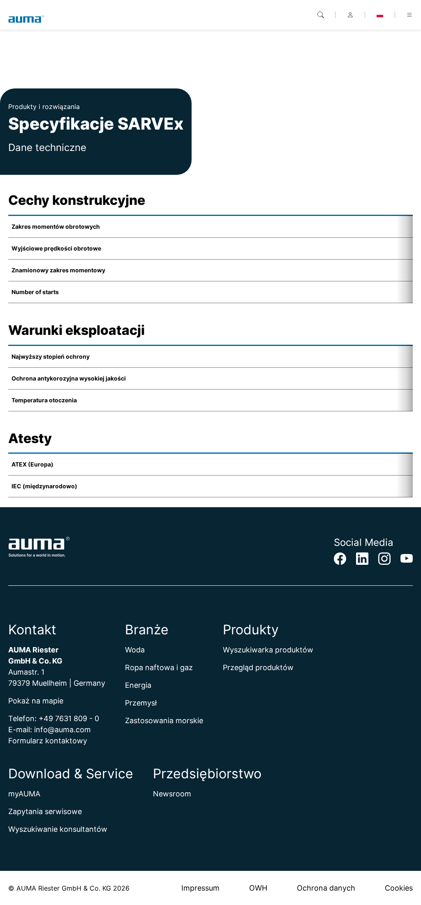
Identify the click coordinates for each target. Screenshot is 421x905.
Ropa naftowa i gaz (159, 667)
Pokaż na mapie (35, 700)
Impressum (200, 888)
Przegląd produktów (258, 667)
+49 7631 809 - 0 (69, 718)
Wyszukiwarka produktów (268, 649)
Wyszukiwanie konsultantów (57, 829)
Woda (135, 649)
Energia (138, 685)
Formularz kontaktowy (47, 740)
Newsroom (172, 793)
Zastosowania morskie (164, 720)
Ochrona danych (326, 888)
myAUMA (24, 793)
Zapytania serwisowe (45, 811)
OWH (258, 888)
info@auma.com (62, 729)
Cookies (399, 888)
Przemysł (141, 702)
